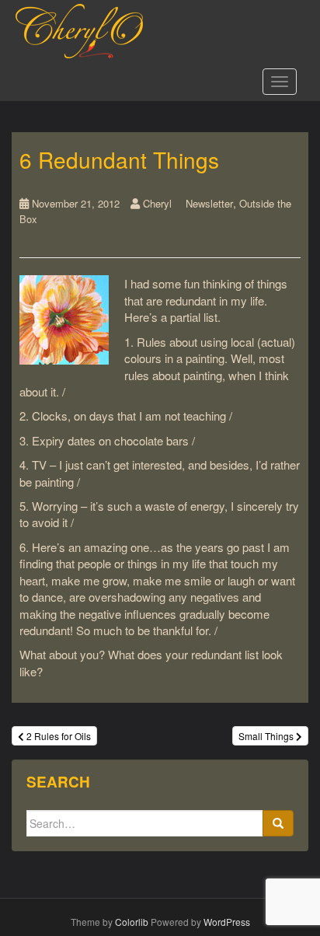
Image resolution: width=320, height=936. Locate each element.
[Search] (278, 823)
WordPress (226, 921)
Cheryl (157, 203)
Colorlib (131, 921)
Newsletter (209, 203)
